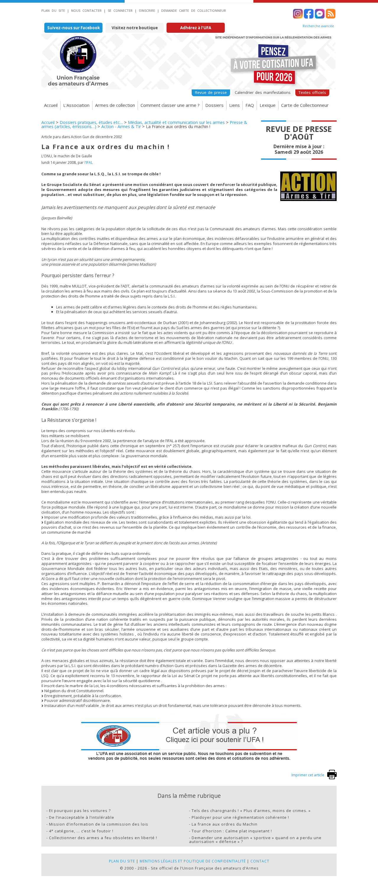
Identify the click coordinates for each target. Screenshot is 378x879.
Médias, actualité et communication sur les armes (176, 122)
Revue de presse (211, 92)
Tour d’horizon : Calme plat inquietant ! (232, 831)
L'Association (76, 105)
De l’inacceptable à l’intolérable (81, 817)
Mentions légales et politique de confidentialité (193, 861)
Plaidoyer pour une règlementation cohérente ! (240, 817)
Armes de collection (115, 105)
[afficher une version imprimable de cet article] (332, 777)
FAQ (249, 105)
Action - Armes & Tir (121, 126)
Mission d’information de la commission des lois (98, 824)
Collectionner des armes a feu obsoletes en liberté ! (103, 837)
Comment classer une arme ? (170, 105)
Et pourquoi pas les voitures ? (80, 810)
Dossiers (214, 105)
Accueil (51, 105)
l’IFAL (88, 162)
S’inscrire (147, 10)
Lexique (268, 105)
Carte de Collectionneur (305, 105)
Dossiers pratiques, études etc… (91, 122)
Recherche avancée (318, 26)
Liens (234, 105)
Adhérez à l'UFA (195, 27)
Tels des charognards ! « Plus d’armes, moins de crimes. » (251, 810)
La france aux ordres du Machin (225, 824)
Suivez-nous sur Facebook (73, 27)
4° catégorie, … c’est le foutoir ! (81, 831)
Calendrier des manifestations (263, 92)
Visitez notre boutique (135, 27)
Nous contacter (86, 10)
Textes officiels (312, 92)
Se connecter (120, 10)
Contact (259, 861)
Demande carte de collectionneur (193, 10)
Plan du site (53, 10)
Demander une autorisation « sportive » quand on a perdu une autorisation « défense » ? (255, 839)
